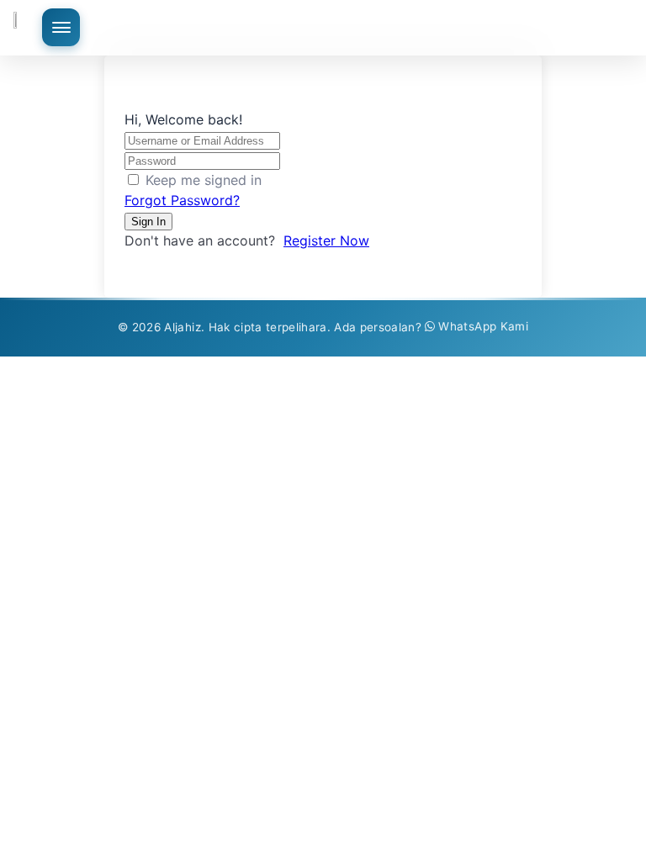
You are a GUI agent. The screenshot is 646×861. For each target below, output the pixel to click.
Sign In (148, 221)
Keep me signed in (204, 180)
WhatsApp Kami (482, 326)
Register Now (326, 240)
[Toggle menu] (61, 27)
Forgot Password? (182, 200)
